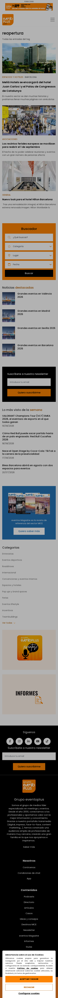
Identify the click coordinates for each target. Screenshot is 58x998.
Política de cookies (27, 968)
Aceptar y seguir (29, 979)
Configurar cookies (29, 993)
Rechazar (29, 987)
